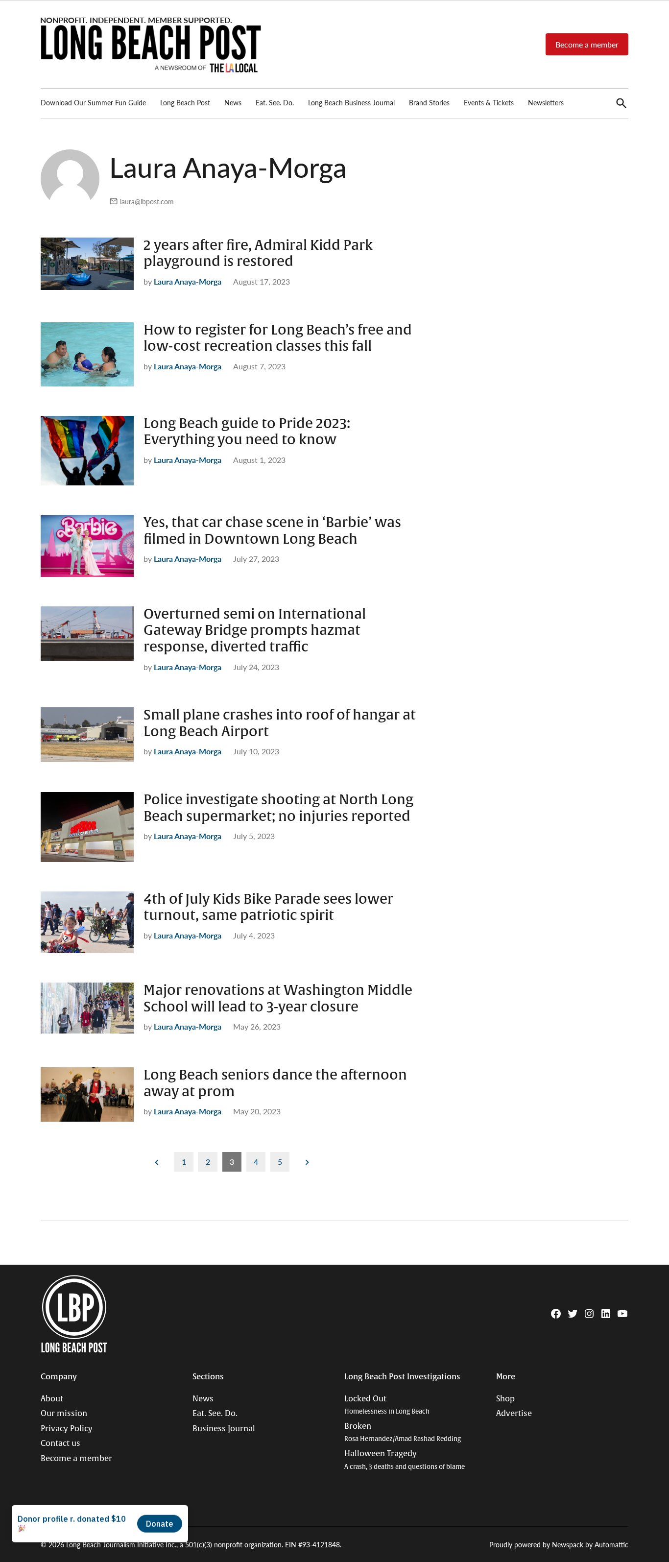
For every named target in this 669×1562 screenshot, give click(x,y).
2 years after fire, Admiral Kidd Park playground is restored (258, 254)
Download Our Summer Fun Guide (93, 102)
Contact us (60, 1443)
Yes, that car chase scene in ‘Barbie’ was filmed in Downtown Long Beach (272, 531)
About (52, 1399)
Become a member (587, 44)
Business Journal (223, 1429)
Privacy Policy (67, 1429)
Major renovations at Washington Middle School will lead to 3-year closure (277, 999)
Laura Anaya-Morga (187, 281)
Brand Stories (429, 102)
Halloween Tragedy (404, 1460)
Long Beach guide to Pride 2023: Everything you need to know (246, 432)
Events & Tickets (489, 102)
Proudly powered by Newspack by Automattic (558, 1544)
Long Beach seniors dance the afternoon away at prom (275, 1083)
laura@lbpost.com (147, 201)
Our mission (64, 1413)
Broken (402, 1432)
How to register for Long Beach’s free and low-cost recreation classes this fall (277, 338)
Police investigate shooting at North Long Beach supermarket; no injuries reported (278, 808)
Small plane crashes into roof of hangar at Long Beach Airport (279, 723)
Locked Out (387, 1405)
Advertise (514, 1413)
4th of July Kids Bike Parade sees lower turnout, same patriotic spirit (268, 907)
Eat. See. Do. (275, 102)
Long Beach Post (185, 102)
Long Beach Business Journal (351, 102)
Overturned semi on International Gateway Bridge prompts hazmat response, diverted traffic (254, 630)
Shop (505, 1399)
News (232, 102)
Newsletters (546, 102)
